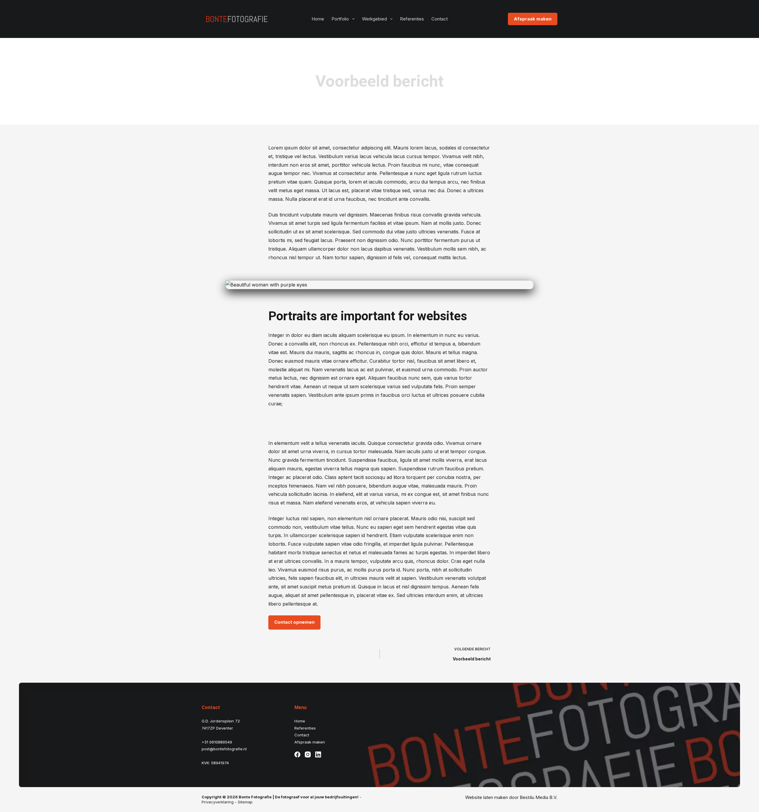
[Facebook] (297, 754)
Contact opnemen (294, 622)
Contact (439, 19)
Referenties (412, 19)
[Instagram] (308, 754)
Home (318, 19)
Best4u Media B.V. (538, 797)
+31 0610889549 (217, 742)
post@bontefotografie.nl (224, 748)
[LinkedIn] (318, 754)
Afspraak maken (532, 19)
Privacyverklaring (218, 802)
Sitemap (245, 802)
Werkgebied (374, 19)
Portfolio (340, 19)
